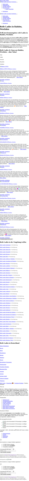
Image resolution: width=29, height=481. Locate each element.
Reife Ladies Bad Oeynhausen (6, 337)
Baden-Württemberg (4, 346)
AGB (6, 454)
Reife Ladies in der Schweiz (9, 408)
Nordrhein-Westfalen (4, 366)
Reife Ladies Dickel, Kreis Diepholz (8, 321)
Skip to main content (4, 0)
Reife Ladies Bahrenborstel (6, 279)
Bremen (1, 355)
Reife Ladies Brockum (5, 254)
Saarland (2, 371)
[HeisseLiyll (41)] (3, 152)
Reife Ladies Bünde (4, 326)
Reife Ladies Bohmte (4, 293)
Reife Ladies (5, 4)
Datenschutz (5, 436)
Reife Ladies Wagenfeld (5, 251)
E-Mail (1, 450)
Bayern (1, 348)
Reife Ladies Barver (4, 284)
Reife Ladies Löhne (4, 335)
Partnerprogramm (6, 433)
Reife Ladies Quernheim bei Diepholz (8, 261)
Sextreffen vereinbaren (5, 79)
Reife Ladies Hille (4, 256)
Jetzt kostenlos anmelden (6, 452)
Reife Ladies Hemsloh (5, 282)
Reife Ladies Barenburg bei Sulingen (8, 314)
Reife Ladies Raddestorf (5, 310)
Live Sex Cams (6, 404)
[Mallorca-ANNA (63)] (4, 66)
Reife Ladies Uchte (4, 289)
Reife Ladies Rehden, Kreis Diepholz (8, 296)
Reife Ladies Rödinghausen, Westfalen (8, 298)
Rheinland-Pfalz (3, 369)
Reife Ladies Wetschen (5, 307)
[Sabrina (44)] (2, 95)
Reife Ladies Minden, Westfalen (7, 328)
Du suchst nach (6, 7)
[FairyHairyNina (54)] (4, 195)
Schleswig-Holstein (4, 378)
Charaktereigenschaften (8, 401)
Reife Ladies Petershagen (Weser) (7, 317)
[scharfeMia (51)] (3, 125)
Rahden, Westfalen (12, 68)
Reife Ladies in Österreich (8, 407)
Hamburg (2, 357)
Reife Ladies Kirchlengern (5, 323)
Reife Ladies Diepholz (5, 319)
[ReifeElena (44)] (3, 110)
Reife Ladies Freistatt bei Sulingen (7, 286)
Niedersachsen (3, 364)
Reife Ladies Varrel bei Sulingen (7, 300)
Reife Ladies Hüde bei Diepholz (7, 277)
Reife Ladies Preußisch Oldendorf (7, 268)
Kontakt (4, 434)
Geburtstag (2, 449)
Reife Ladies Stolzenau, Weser (6, 340)
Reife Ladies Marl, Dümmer (6, 275)
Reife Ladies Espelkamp (5, 245)
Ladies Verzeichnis (9, 9)
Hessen (1, 359)
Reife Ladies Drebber (4, 330)
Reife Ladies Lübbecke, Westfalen (7, 258)
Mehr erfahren (20, 77)
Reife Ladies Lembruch (5, 291)
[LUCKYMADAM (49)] (4, 181)
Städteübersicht (6, 5)
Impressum (5, 437)
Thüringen (2, 380)
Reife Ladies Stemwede (5, 249)
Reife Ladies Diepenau (5, 247)
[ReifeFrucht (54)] (3, 224)
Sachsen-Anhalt (3, 376)
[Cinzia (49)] (2, 80)
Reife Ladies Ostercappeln (5, 333)
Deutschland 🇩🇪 (9, 383)
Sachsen (2, 373)
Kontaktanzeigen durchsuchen (6, 239)
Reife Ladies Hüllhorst (5, 270)
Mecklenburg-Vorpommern (6, 362)
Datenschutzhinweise (12, 454)
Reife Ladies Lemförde (5, 265)
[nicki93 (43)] (2, 167)
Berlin (1, 350)
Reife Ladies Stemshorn (5, 272)
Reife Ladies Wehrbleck (5, 303)
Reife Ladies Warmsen (5, 263)
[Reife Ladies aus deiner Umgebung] (8, 1)
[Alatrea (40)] (2, 210)
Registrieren (5, 11)
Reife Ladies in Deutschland (9, 406)
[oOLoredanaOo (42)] (4, 139)
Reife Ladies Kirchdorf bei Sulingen (7, 312)
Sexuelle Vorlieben (7, 6)
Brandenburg (3, 353)
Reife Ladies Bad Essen (5, 305)
